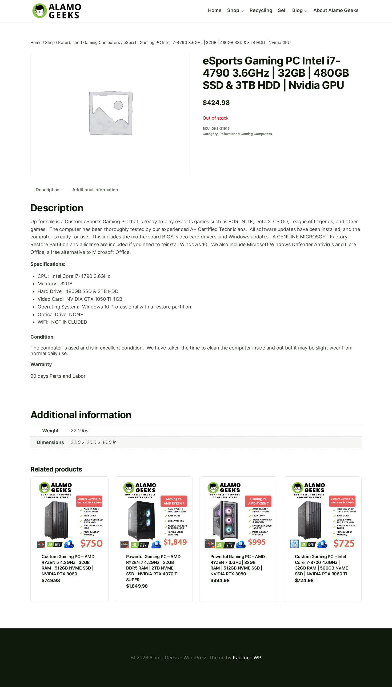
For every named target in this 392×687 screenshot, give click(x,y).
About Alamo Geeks (336, 10)
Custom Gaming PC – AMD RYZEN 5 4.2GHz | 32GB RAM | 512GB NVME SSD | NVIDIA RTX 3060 (68, 565)
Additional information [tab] (95, 189)
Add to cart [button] (56, 596)
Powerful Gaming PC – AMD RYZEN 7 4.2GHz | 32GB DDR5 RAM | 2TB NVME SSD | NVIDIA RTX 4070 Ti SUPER (153, 568)
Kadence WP (247, 657)
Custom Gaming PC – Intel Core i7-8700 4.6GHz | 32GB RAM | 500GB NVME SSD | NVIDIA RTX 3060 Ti (321, 565)
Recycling (261, 10)
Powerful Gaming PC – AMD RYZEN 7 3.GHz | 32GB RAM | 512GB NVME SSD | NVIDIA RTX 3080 (237, 565)
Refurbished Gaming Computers (245, 134)
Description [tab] (47, 189)
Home (215, 10)
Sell (282, 10)
